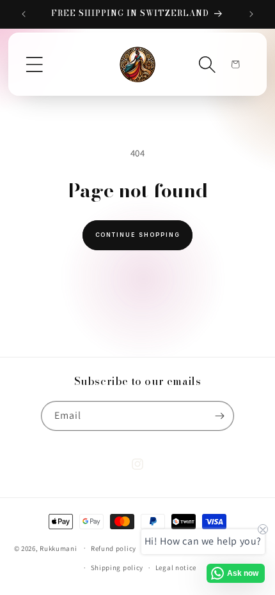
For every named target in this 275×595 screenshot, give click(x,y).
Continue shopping (137, 234)
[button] (34, 64)
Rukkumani (58, 547)
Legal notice (175, 567)
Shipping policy (117, 567)
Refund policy (113, 548)
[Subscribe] (219, 416)
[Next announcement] (251, 14)
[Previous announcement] (24, 14)
